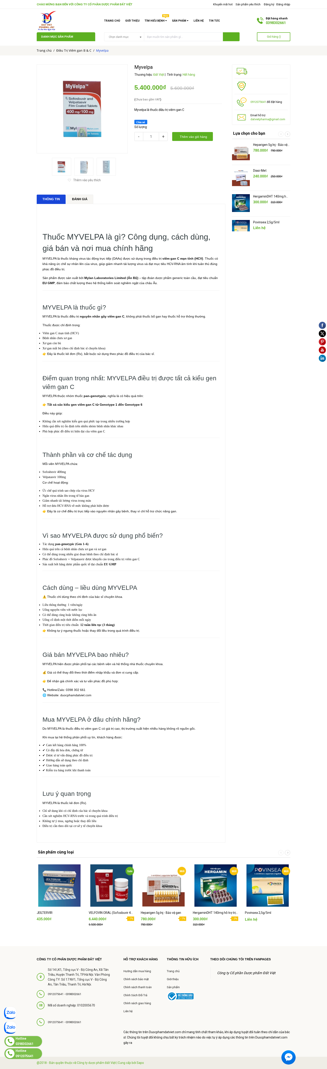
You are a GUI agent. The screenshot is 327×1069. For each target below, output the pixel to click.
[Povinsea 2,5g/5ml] (241, 229)
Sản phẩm (173, 987)
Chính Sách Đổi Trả (135, 995)
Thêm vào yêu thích (87, 180)
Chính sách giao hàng (137, 1003)
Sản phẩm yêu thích (248, 4)
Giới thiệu (132, 20)
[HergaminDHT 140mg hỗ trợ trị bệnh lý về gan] (241, 203)
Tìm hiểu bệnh (156, 19)
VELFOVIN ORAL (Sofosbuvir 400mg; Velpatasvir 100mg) (111, 912)
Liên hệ (199, 20)
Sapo (140, 1063)
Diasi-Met (259, 170)
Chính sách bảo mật (136, 979)
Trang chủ (112, 20)
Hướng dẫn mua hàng (137, 971)
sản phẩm (179, 20)
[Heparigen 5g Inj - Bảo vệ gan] (241, 151)
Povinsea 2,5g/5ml (266, 222)
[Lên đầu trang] (318, 1030)
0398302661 (276, 23)
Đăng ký (269, 4)
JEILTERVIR (44, 912)
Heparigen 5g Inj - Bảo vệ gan (270, 145)
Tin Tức (214, 20)
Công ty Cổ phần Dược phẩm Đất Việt (103, 4)
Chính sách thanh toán (137, 987)
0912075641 (258, 102)
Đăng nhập (283, 4)
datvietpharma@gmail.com (267, 119)
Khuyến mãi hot (222, 4)
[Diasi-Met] (241, 177)
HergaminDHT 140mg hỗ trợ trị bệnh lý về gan (270, 197)
